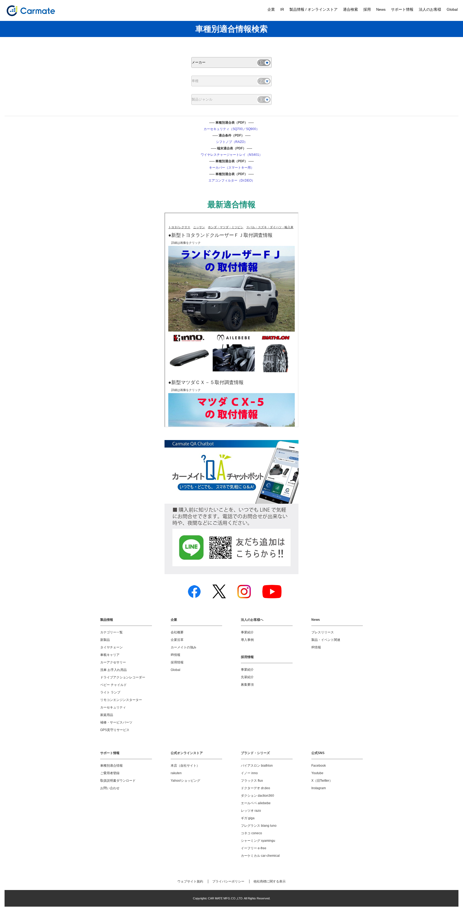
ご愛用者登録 (110, 773)
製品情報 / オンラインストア (313, 9)
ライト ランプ (110, 692)
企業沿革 (177, 640)
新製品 (105, 640)
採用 (367, 9)
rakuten (176, 773)
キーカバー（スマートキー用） (231, 167)
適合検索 (350, 9)
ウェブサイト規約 (190, 881)
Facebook (318, 765)
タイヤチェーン (111, 647)
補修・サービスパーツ (116, 722)
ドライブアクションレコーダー (122, 677)
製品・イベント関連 (325, 640)
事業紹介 (247, 632)
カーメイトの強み (183, 647)
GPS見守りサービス (114, 730)
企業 (271, 9)
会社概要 (177, 632)
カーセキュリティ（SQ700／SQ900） (231, 129)
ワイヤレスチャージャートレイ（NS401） (231, 155)
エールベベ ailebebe (256, 803)
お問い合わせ (110, 788)
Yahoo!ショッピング (185, 780)
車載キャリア (110, 655)
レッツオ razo (251, 811)
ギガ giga (248, 818)
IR (282, 9)
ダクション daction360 (257, 795)
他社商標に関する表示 (269, 881)
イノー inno (249, 773)
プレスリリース (322, 632)
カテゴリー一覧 (111, 632)
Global (452, 9)
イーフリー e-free (253, 848)
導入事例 (247, 640)
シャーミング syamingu (258, 841)
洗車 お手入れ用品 (113, 670)
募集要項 (247, 684)
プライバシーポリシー (228, 881)
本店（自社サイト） (185, 765)
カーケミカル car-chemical (260, 856)
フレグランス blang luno (259, 826)
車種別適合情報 (111, 765)
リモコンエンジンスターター (121, 700)
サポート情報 (402, 9)
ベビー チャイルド (113, 685)
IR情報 (175, 655)
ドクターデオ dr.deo (255, 788)
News (381, 9)
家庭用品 (106, 715)
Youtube (317, 773)
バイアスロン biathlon (257, 765)
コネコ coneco (251, 833)
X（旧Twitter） (322, 780)
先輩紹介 (247, 677)
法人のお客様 (430, 9)
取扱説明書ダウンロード (118, 780)
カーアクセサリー (113, 662)
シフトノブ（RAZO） (231, 142)
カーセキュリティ (113, 707)
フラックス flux (252, 780)
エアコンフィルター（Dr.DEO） (231, 180)
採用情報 (177, 662)
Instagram (318, 788)
